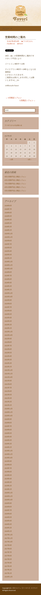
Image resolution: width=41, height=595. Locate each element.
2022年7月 (8, 346)
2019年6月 (8, 472)
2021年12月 (9, 370)
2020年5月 (8, 433)
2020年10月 (9, 416)
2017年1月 (8, 573)
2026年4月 (8, 220)
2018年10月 (9, 500)
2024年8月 (8, 272)
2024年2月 (8, 286)
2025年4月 (8, 251)
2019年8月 (8, 465)
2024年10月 (9, 269)
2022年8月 (8, 342)
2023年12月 (9, 293)
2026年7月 (8, 209)
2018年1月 (8, 531)
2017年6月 (8, 556)
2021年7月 (8, 388)
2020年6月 (8, 430)
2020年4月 (8, 437)
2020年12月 (9, 409)
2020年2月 (8, 444)
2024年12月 (9, 262)
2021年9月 (8, 381)
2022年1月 (8, 367)
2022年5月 (8, 353)
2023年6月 (8, 311)
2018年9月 (8, 503)
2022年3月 (8, 360)
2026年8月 (8, 206)
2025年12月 (9, 234)
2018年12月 (9, 493)
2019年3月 (8, 482)
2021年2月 (8, 402)
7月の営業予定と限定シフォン (15, 184)
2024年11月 (9, 265)
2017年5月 (8, 559)
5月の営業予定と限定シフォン (15, 191)
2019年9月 (8, 461)
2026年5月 (8, 216)
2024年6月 (8, 279)
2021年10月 (9, 377)
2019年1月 (8, 489)
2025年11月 (9, 237)
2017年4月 (8, 563)
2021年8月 (8, 384)
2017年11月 (9, 538)
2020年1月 (8, 447)
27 (20, 156)
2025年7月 (8, 244)
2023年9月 (8, 300)
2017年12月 (9, 535)
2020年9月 (8, 419)
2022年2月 (8, 363)
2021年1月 (8, 405)
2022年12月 (9, 332)
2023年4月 (8, 318)
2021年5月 (8, 395)
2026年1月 (8, 230)
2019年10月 (9, 458)
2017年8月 (8, 549)
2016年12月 (9, 577)
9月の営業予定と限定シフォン (15, 177)
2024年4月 (8, 283)
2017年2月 (8, 570)
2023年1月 (8, 328)
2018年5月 (8, 517)
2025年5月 (8, 248)
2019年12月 (9, 451)
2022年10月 (9, 335)
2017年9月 (8, 545)
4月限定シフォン (14, 98)
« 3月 (11, 159)
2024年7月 (8, 276)
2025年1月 (8, 258)
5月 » (29, 159)
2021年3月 (8, 398)
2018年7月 (8, 510)
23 (34, 153)
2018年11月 (9, 496)
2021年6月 (8, 391)
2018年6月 (8, 514)
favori (21, 44)
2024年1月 (8, 290)
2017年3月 (8, 566)
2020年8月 (8, 423)
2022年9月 (8, 339)
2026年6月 (8, 213)
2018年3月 (8, 524)
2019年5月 (8, 475)
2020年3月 (8, 440)
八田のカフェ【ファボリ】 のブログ (24, 588)
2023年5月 (8, 314)
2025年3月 (8, 255)
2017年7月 (8, 552)
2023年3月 (8, 321)
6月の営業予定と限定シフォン (15, 187)
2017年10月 (9, 542)
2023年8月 (8, 304)
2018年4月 (8, 521)
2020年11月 (9, 412)
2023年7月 (8, 307)
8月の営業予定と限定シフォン (15, 180)
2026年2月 (8, 227)
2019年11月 (9, 454)
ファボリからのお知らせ (13, 125)
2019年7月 (8, 468)
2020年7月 (8, 426)
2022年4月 (8, 356)
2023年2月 (8, 325)
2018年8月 (8, 507)
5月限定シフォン (27, 100)
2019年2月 (8, 486)
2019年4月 (8, 479)
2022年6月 (8, 349)
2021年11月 (9, 374)
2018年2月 (8, 528)
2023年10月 (9, 297)
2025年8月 (8, 241)
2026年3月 (8, 223)
